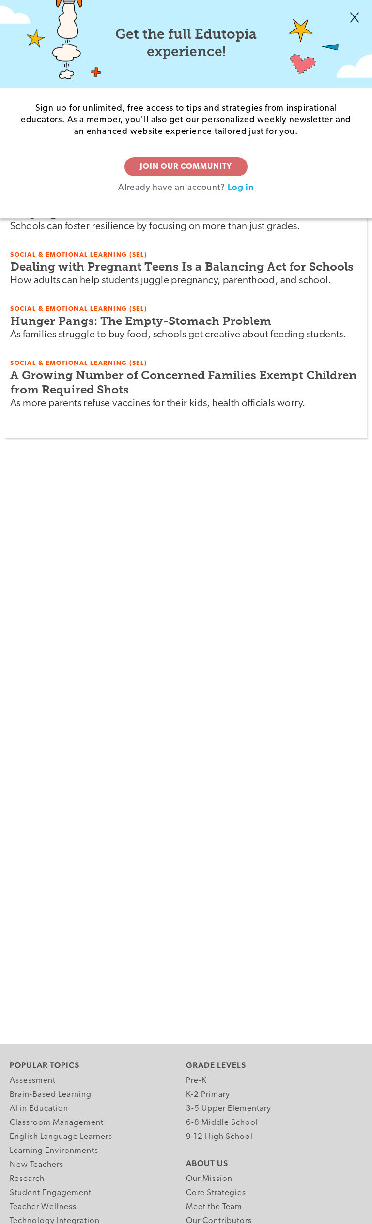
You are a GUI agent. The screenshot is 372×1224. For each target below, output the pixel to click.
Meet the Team (214, 1207)
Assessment (33, 1081)
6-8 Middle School (222, 1123)
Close (354, 17)
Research (27, 1179)
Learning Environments (54, 1151)
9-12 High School (219, 1137)
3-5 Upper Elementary (228, 1109)
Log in (241, 187)
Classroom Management (57, 1123)
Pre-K (196, 1081)
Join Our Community (186, 167)
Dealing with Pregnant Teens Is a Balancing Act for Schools (182, 267)
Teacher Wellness (43, 1207)
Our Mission (209, 1179)
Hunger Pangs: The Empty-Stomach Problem (140, 321)
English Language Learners (61, 1137)
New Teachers (36, 1165)
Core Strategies (216, 1193)
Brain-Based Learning (51, 1095)
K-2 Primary (208, 1095)
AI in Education (39, 1109)
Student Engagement (51, 1193)
